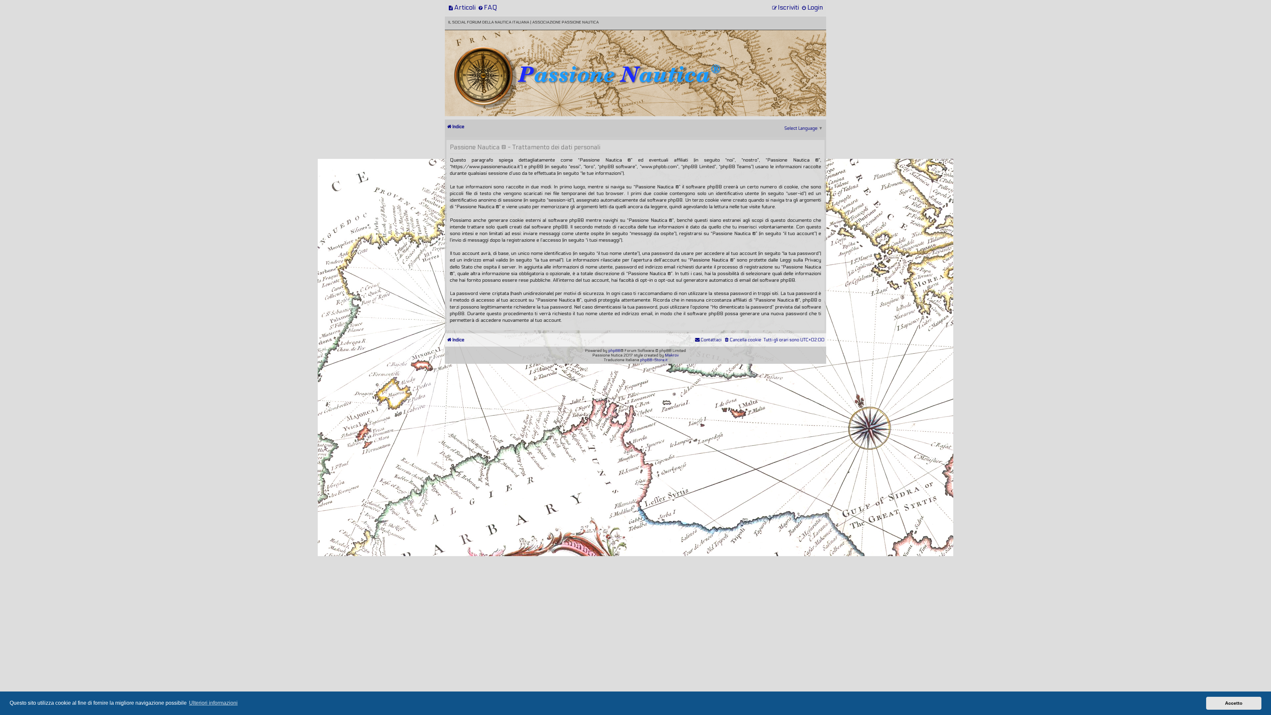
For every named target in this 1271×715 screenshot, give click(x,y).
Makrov (672, 355)
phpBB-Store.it (654, 360)
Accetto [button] (1234, 703)
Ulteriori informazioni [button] (213, 703)
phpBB (614, 350)
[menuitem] (462, 7)
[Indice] (491, 52)
